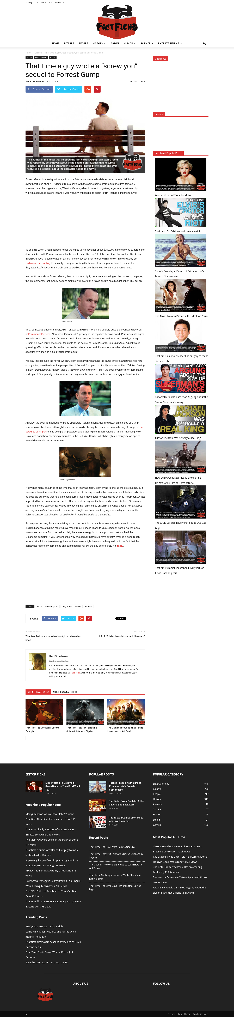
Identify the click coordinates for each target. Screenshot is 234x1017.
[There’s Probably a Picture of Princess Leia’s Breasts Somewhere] (97, 787)
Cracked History (56, 2)
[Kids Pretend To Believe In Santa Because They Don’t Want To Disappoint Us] (34, 786)
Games (115, 43)
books (39, 606)
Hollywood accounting (38, 263)
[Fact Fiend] (117, 22)
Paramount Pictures (39, 334)
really (120, 545)
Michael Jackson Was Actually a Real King (178, 438)
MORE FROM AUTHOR (65, 692)
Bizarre (69, 43)
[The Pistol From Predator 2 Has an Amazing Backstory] (97, 805)
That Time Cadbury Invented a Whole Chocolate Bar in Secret (115, 877)
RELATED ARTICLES (38, 692)
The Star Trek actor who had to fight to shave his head (53, 638)
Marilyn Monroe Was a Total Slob (173, 195)
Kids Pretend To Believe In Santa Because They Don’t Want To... (62, 786)
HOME (55, 43)
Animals (157, 804)
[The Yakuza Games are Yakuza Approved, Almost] (97, 822)
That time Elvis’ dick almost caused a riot (177, 231)
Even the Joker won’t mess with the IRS (47, 962)
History (98, 43)
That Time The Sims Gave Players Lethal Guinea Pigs (115, 887)
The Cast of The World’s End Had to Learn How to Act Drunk (115, 866)
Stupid (53, 57)
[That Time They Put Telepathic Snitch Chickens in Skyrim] (85, 712)
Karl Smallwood (36, 81)
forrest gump (51, 606)
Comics (157, 809)
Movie (78, 606)
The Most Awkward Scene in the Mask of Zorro (181, 316)
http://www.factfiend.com (59, 661)
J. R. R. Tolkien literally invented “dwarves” (121, 636)
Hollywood (67, 606)
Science (145, 43)
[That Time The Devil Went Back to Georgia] (44, 712)
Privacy (29, 2)
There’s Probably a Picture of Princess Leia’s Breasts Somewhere (125, 786)
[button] (204, 43)
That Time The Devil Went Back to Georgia (112, 847)
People (83, 43)
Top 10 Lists (40, 2)
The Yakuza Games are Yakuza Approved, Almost (180, 877)
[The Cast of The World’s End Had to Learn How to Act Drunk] (126, 712)
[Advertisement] (85, 224)
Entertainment (168, 43)
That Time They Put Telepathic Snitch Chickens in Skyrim (116, 856)
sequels (88, 606)
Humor (128, 43)
